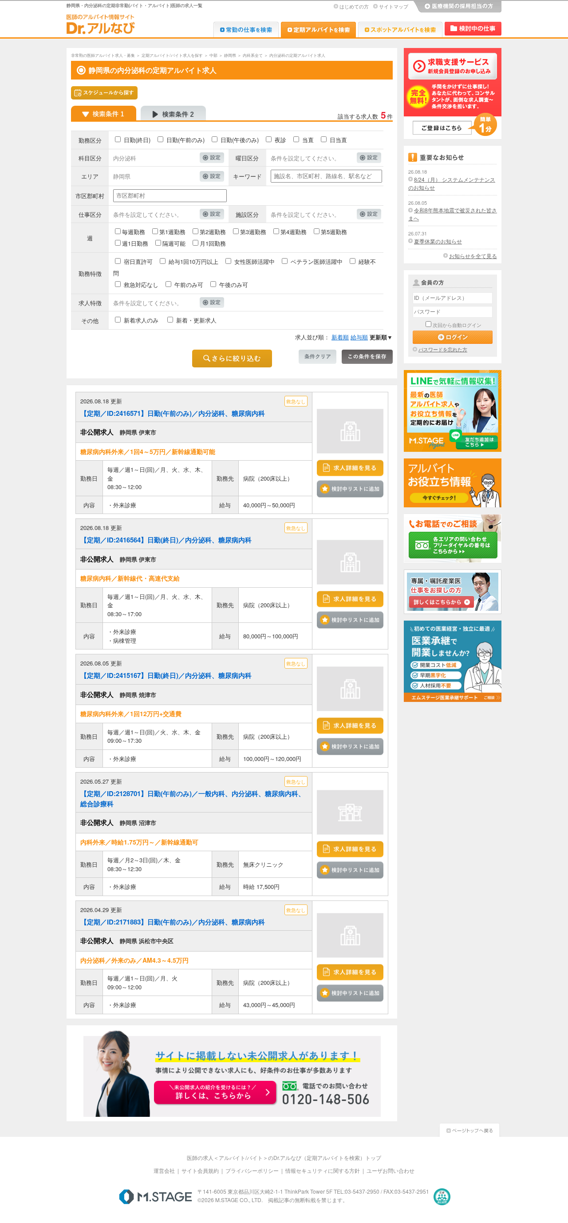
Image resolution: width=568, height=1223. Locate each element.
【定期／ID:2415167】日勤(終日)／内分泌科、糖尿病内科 (166, 675)
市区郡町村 (89, 195)
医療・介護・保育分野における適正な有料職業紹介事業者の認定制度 (442, 1196)
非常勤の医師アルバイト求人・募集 (103, 55)
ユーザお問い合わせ (390, 1170)
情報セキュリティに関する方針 (322, 1170)
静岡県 (230, 55)
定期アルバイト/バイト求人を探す (172, 55)
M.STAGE (155, 1196)
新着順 (340, 337)
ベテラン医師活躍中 (317, 261)
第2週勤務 (213, 231)
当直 (308, 139)
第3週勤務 (253, 231)
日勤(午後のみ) (240, 139)
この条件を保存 (367, 357)
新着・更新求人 (196, 320)
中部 (213, 55)
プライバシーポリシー (252, 1170)
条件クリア (317, 357)
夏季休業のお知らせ (438, 241)
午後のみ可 (233, 284)
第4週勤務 (293, 231)
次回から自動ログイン (457, 324)
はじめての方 (354, 6)
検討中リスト (473, 29)
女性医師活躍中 (254, 261)
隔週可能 (173, 243)
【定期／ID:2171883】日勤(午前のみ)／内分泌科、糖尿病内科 (172, 922)
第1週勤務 (172, 231)
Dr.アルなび (318, 29)
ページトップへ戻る (469, 1129)
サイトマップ (393, 6)
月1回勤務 (213, 243)
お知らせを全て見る (473, 255)
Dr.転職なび (246, 29)
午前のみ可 (188, 284)
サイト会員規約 (200, 1170)
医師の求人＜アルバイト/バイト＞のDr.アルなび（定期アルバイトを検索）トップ (284, 1157)
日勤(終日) (137, 139)
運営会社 (164, 1170)
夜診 (280, 139)
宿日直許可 (138, 261)
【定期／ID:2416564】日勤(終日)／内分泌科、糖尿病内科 (166, 540)
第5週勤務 (334, 231)
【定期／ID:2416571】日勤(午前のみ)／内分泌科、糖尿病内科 (172, 413)
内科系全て (253, 55)
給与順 (359, 337)
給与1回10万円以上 (193, 261)
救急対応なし (141, 284)
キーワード (247, 176)
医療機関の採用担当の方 (457, 6)
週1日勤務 (135, 243)
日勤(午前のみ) (185, 139)
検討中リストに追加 (350, 488)
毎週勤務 (133, 231)
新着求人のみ (141, 320)
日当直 (338, 139)
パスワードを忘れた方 (442, 349)
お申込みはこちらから (215, 1093)
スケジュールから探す (104, 93)
